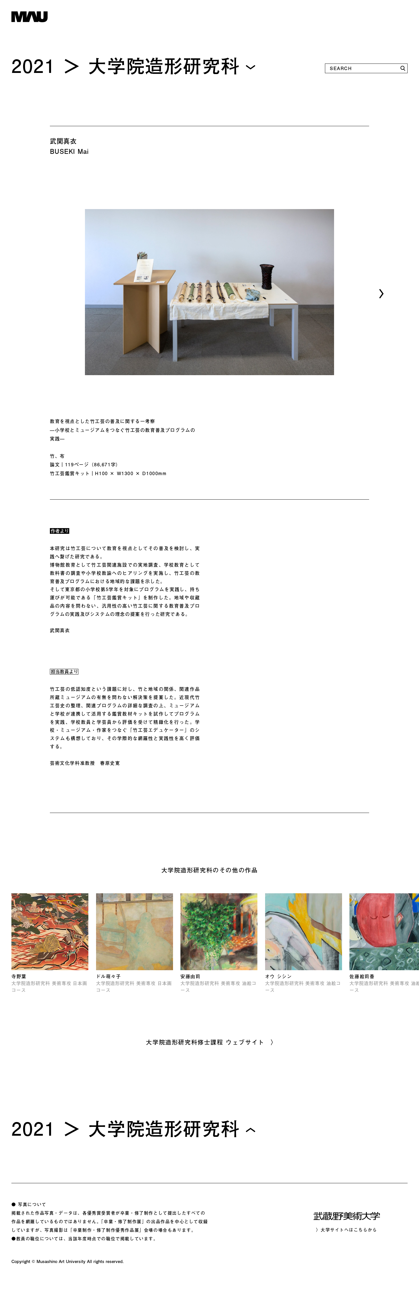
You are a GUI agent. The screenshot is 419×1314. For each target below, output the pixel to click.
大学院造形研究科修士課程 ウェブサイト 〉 (211, 1042)
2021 (33, 65)
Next (379, 294)
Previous (36, 294)
